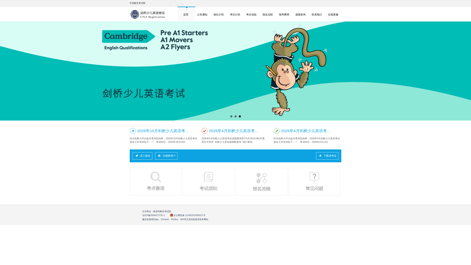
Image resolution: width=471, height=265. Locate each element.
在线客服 (333, 14)
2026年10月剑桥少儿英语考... (162, 131)
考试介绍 (235, 14)
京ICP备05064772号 (153, 215)
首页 (185, 14)
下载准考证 (330, 155)
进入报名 (145, 155)
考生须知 (251, 14)
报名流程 (268, 14)
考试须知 (208, 181)
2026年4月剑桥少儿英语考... (233, 131)
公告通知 (202, 14)
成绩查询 (300, 14)
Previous (5, 71)
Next (466, 71)
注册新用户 (169, 155)
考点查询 (156, 181)
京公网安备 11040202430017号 (189, 215)
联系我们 (317, 14)
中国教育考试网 (137, 3)
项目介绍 (218, 14)
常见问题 (314, 181)
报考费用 (284, 14)
